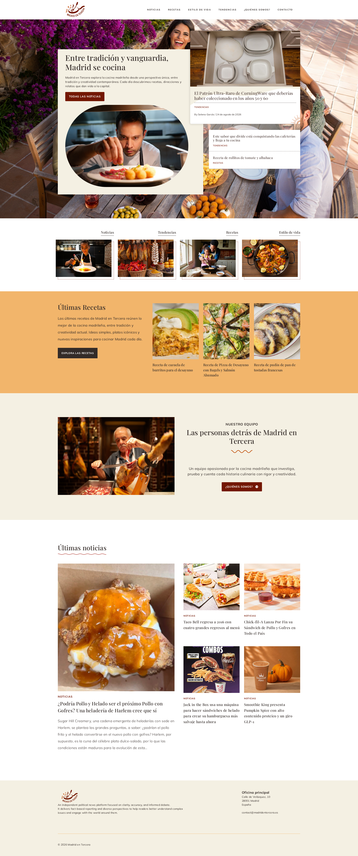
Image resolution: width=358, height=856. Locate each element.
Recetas (174, 9)
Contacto (285, 9)
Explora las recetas (78, 353)
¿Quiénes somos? (257, 9)
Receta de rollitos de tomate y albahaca (243, 157)
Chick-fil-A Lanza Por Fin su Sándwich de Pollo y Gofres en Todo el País (270, 627)
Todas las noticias (85, 96)
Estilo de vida (199, 9)
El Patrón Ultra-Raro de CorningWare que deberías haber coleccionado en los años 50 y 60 (243, 95)
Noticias (154, 9)
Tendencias (228, 9)
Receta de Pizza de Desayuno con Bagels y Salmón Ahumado (226, 369)
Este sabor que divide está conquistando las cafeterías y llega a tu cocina (254, 138)
